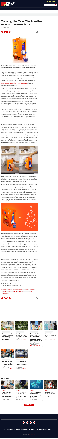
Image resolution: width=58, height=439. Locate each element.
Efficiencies (32, 289)
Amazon (4, 289)
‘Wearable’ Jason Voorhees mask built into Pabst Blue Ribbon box (50, 394)
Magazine (25, 429)
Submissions (9, 11)
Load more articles (29, 404)
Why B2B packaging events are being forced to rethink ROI (7, 363)
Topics (4, 417)
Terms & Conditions (40, 429)
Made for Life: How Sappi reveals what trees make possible (21, 335)
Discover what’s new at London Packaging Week (50, 335)
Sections (21, 417)
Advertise (35, 11)
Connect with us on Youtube (31, 422)
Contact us (19, 429)
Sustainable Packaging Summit (7, 369)
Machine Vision (41, 11)
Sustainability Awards (28, 11)
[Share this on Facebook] (2, 32)
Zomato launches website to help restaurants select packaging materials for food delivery (7, 395)
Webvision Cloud (32, 434)
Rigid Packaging (29, 291)
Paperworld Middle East (35, 345)
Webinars (20, 11)
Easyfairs (53, 339)
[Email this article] (10, 32)
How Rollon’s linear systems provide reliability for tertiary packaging (21, 363)
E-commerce (26, 289)
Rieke (26, 77)
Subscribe (48, 1)
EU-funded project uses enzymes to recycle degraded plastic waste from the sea (21, 395)
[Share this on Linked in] (7, 32)
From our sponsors (6, 331)
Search (56, 5)
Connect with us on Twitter (24, 422)
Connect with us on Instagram (34, 422)
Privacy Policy (49, 429)
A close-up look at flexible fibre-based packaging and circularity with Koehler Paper (7, 336)
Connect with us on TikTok (29, 425)
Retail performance (20, 291)
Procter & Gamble (11, 291)
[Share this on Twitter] (5, 32)
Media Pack (31, 429)
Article (4, 390)
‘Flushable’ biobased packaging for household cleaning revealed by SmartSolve (35, 395)
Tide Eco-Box (21, 91)
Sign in (21, 29)
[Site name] (8, 6)
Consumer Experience (17, 289)
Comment (10, 289)
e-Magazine (15, 11)
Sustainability (5, 293)
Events (34, 417)
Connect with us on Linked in (27, 422)
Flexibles (4, 291)
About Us (3, 11)
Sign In (53, 1)
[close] (27, 31)
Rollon (24, 368)
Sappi (24, 339)
